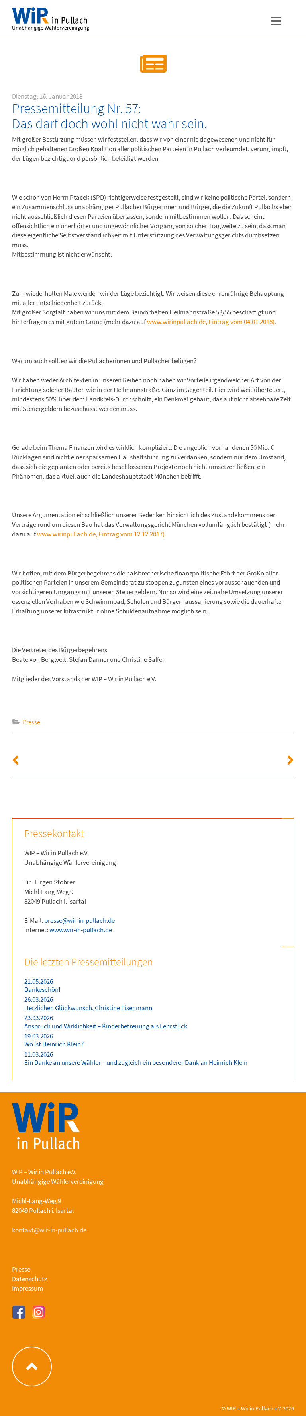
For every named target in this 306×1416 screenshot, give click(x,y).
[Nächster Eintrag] (223, 761)
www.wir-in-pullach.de (80, 930)
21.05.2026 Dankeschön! (42, 985)
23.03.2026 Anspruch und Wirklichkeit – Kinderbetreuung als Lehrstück (105, 1021)
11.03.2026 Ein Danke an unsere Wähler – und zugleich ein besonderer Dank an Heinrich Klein (135, 1058)
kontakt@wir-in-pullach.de (49, 1230)
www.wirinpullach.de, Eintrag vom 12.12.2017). (101, 534)
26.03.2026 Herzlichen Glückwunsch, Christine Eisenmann (88, 1003)
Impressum (27, 1288)
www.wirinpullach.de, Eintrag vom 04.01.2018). (211, 321)
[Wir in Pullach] (32, 16)
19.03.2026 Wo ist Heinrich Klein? (54, 1040)
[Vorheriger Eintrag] (82, 761)
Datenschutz (29, 1278)
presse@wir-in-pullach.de (79, 920)
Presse (31, 722)
